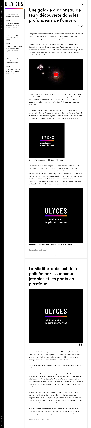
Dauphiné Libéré (50, 360)
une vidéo (67, 354)
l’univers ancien (66, 102)
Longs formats (1, 26)
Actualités (1, 5)
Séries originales (1, 15)
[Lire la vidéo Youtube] (56, 74)
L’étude (31, 44)
